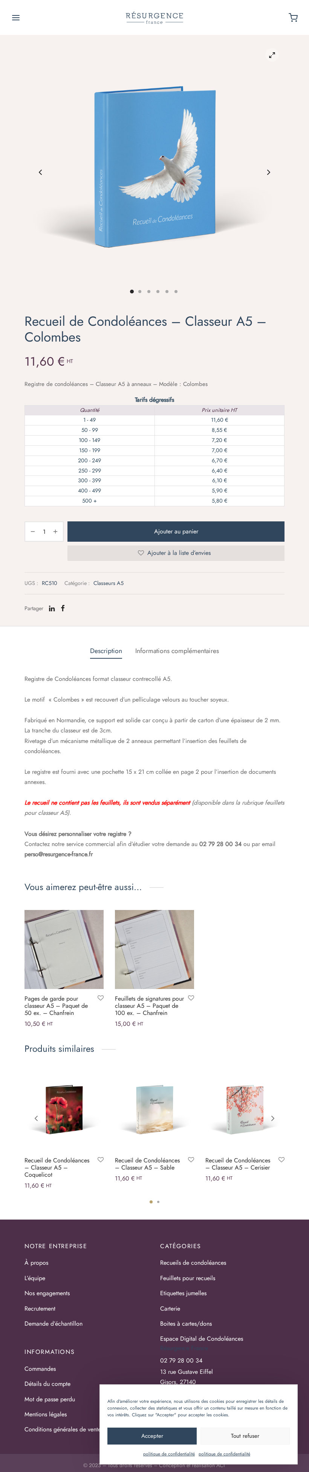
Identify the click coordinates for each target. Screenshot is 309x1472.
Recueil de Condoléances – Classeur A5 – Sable (147, 1164)
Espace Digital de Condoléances (201, 1338)
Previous (40, 172)
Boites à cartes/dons (186, 1323)
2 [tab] (158, 1202)
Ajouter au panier (176, 531)
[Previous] (36, 1118)
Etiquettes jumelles (183, 1293)
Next (268, 172)
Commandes (40, 1368)
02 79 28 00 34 (181, 1360)
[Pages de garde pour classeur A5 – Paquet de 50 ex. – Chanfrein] (64, 949)
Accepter (152, 1436)
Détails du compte (47, 1383)
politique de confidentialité (169, 1454)
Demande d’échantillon (53, 1323)
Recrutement (39, 1308)
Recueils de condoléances (193, 1262)
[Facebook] (63, 608)
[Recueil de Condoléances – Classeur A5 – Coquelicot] (64, 1111)
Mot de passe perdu (49, 1399)
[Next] (273, 1118)
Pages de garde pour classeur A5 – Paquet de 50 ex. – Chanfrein (56, 1005)
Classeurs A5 (108, 583)
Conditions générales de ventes (63, 1429)
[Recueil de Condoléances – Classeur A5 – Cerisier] (245, 1111)
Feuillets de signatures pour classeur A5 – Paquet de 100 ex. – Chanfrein (149, 1005)
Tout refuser (245, 1436)
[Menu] (15, 17)
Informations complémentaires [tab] (177, 651)
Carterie (170, 1308)
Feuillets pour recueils (187, 1278)
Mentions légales (45, 1414)
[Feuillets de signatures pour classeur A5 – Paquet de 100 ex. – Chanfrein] (154, 949)
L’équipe (34, 1278)
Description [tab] (106, 651)
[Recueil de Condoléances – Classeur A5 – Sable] (154, 1111)
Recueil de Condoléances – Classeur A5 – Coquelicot (56, 1167)
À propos (36, 1262)
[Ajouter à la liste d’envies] (101, 998)
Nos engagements (47, 1293)
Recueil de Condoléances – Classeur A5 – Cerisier (237, 1164)
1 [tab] (151, 1201)
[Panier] (293, 17)
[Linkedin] (52, 608)
